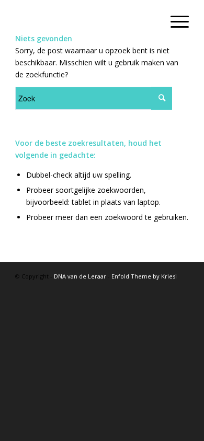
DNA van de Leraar (80, 276)
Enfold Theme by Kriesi (144, 276)
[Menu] (174, 21)
